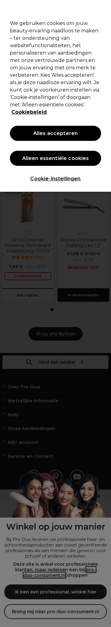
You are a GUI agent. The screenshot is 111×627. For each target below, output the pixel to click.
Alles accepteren (55, 133)
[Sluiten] (103, 8)
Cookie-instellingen (55, 179)
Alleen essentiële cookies (55, 158)
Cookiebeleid (29, 112)
